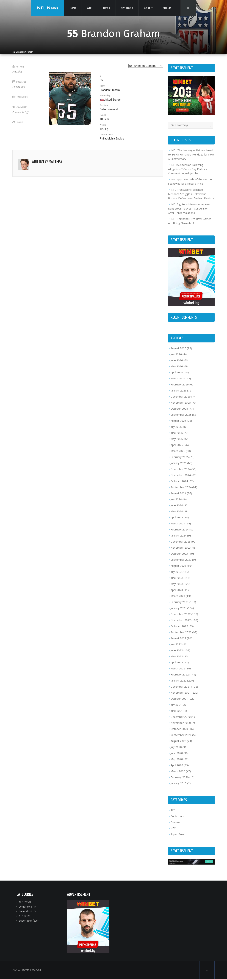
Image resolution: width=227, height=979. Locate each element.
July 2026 (176, 354)
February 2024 (180, 529)
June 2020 (177, 753)
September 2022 (181, 632)
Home (72, 8)
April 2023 (177, 590)
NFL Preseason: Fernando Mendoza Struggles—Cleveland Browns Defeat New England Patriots (191, 194)
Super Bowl (177, 834)
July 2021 (176, 704)
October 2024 (179, 481)
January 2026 (179, 390)
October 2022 (179, 626)
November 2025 (181, 402)
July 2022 (176, 644)
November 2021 (181, 692)
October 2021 (179, 698)
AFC (173, 810)
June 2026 (177, 360)
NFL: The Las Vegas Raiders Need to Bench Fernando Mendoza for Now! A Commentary (191, 154)
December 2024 (181, 469)
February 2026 (180, 384)
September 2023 (181, 559)
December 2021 (181, 686)
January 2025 (179, 463)
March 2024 (178, 523)
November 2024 (181, 475)
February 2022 (180, 674)
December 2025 (181, 396)
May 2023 (177, 584)
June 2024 (177, 505)
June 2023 (177, 578)
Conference (178, 816)
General (175, 822)
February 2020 (180, 777)
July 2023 (176, 571)
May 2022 (177, 656)
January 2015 (179, 783)
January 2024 (179, 535)
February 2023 (180, 602)
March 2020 (178, 771)
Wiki (90, 8)
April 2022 (177, 662)
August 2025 (178, 420)
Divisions (127, 8)
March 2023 (178, 596)
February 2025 (180, 457)
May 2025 (177, 439)
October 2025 (179, 408)
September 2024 (181, 487)
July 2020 (176, 747)
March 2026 (178, 378)
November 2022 (181, 620)
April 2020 (177, 765)
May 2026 (177, 366)
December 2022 (181, 614)
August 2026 (178, 348)
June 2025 (177, 432)
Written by (47, 162)
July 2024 (176, 499)
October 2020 (179, 729)
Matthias (17, 71)
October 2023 (179, 553)
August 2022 (178, 638)
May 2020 (177, 759)
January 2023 (179, 608)
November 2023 (181, 547)
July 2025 (176, 426)
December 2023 (181, 541)
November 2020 (181, 723)
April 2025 (177, 445)
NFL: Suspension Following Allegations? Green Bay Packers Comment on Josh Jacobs (187, 169)
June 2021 (177, 710)
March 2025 (178, 451)
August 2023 (178, 565)
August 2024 (178, 493)
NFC (173, 828)
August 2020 (178, 741)
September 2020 (181, 735)
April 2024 (177, 517)
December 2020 (181, 716)
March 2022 (178, 668)
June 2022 (177, 650)
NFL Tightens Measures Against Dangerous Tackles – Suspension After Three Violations (189, 208)
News (106, 8)
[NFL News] (47, 7)
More (147, 8)
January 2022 (179, 680)
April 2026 (177, 372)
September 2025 (181, 414)
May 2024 (177, 511)
